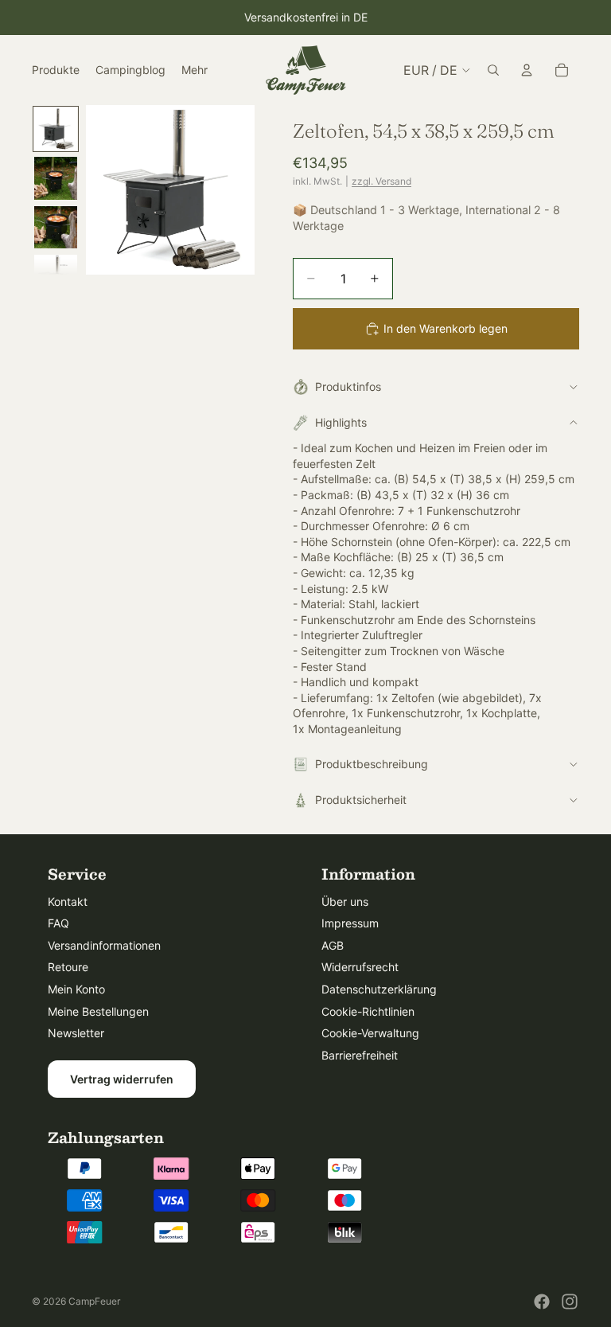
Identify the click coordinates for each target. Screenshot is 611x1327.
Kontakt (68, 901)
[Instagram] (569, 1301)
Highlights (341, 422)
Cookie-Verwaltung (370, 1033)
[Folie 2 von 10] (55, 178)
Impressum (350, 923)
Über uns (344, 901)
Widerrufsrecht (360, 967)
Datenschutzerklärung (379, 989)
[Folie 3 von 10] (55, 227)
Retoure (68, 967)
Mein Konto (76, 989)
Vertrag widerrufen (121, 1079)
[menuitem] (194, 70)
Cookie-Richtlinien (367, 1011)
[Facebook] (541, 1301)
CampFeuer (94, 1301)
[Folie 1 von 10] (55, 128)
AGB (332, 945)
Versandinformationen (104, 945)
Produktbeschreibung (371, 764)
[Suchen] (493, 70)
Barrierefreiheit (359, 1055)
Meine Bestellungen (98, 1011)
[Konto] (526, 70)
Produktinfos (348, 386)
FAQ (58, 923)
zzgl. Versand (381, 181)
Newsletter (76, 1033)
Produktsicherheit (361, 799)
